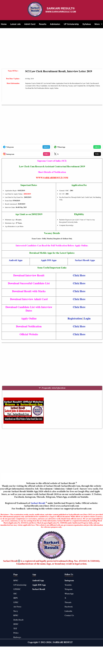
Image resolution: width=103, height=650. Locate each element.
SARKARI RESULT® (61, 8)
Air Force (17, 606)
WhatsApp (69, 593)
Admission (55, 24)
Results (42, 24)
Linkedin (68, 611)
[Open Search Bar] (3, 32)
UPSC (15, 602)
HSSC (15, 624)
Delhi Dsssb (18, 619)
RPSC (15, 615)
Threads (68, 602)
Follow (46, 154)
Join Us (46, 147)
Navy (15, 611)
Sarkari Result (38, 503)
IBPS (15, 597)
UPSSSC (17, 589)
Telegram (68, 589)
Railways (17, 637)
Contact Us (69, 615)
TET (15, 628)
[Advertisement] (52, 50)
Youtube (68, 584)
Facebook (69, 606)
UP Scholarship (71, 24)
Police (16, 632)
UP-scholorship (19, 584)
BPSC (15, 580)
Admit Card (29, 24)
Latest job (15, 24)
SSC (15, 593)
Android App (38, 580)
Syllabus (86, 24)
